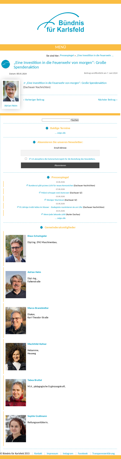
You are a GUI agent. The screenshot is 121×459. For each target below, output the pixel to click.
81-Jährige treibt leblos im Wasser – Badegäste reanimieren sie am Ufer (51, 207)
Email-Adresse (60, 148)
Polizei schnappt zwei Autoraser (55, 193)
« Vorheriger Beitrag (33, 100)
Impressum (52, 453)
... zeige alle (60, 133)
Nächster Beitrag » (107, 100)
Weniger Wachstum (55, 200)
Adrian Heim (10, 106)
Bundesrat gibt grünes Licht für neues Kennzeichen (51, 186)
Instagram (68, 453)
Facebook (83, 453)
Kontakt (38, 453)
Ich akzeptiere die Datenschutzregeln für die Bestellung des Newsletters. (63, 159)
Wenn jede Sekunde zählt (54, 215)
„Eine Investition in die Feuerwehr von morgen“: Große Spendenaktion (95, 55)
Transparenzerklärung (103, 453)
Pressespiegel (67, 55)
